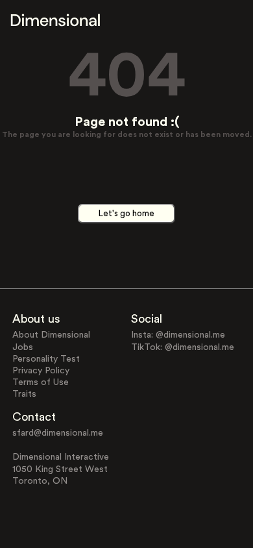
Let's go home (126, 213)
